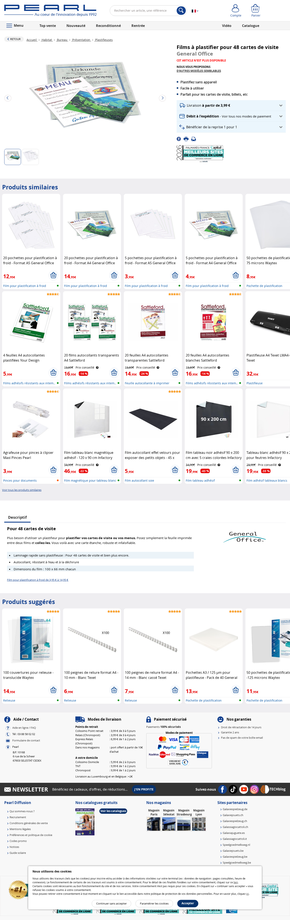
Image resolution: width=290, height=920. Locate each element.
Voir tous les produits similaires (21, 490)
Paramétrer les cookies (154, 903)
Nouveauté (75, 25)
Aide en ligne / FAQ (24, 728)
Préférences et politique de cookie (31, 835)
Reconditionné (108, 25)
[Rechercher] (181, 10)
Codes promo (18, 841)
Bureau (62, 40)
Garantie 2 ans (230, 732)
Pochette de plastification (264, 286)
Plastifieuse (254, 383)
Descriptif (17, 517)
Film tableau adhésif (200, 480)
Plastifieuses (103, 40)
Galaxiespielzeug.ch (235, 821)
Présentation (81, 40)
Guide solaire (18, 853)
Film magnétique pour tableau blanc (90, 480)
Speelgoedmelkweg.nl (236, 845)
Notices (14, 847)
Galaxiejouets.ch (233, 815)
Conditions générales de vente (29, 823)
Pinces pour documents (20, 480)
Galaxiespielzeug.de (235, 809)
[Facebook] (180, 139)
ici (247, 893)
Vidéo (226, 25)
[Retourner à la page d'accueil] (50, 11)
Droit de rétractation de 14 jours (241, 727)
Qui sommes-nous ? (22, 811)
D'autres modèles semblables (199, 71)
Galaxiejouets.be (233, 851)
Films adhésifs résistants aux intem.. (29, 383)
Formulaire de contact (26, 740)
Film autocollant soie (139, 480)
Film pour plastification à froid (24, 286)
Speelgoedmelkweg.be (237, 862)
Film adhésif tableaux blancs (266, 480)
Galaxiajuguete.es (234, 833)
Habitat (47, 40)
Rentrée (138, 25)
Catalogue (250, 25)
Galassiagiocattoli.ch (235, 827)
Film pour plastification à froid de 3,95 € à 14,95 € (37, 580)
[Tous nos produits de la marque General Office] (244, 535)
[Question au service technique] (194, 139)
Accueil (32, 40)
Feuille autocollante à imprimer (147, 383)
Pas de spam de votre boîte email (242, 738)
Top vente (47, 25)
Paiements (163, 727)
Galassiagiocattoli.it (235, 839)
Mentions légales (20, 829)
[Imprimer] (187, 139)
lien (236, 882)
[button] (231, 105)
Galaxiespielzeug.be (235, 856)
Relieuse (9, 700)
